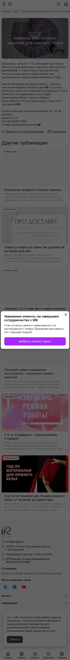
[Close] (65, 314)
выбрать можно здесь (35, 341)
